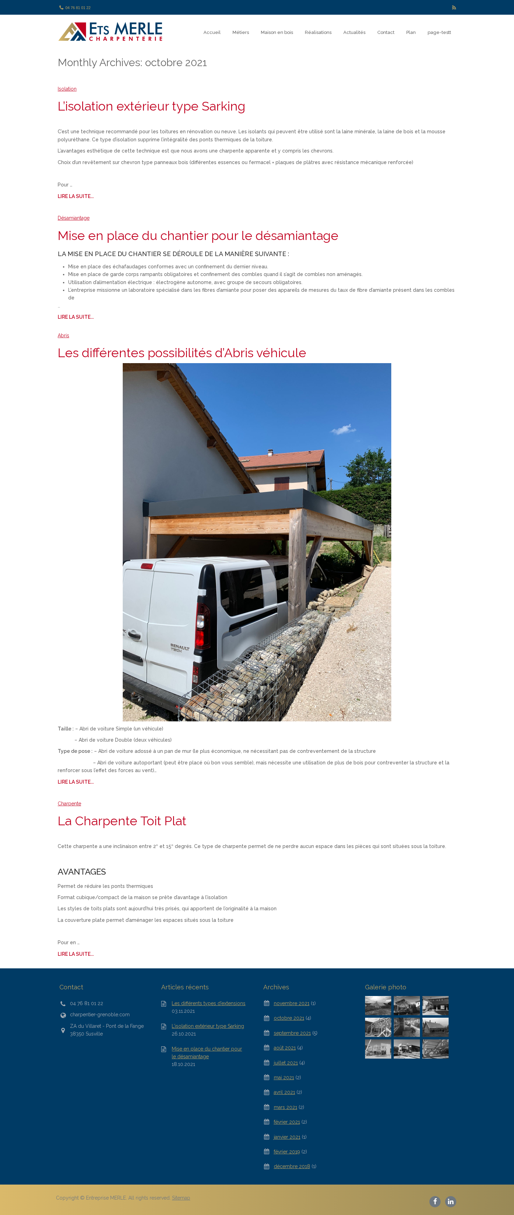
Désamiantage (74, 218)
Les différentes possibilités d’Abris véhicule (182, 352)
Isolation (67, 89)
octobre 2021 (289, 1018)
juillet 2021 (286, 1063)
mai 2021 (284, 1077)
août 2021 (285, 1048)
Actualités (354, 32)
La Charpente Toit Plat (122, 820)
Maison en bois (277, 32)
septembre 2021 (292, 1033)
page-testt (439, 32)
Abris (63, 335)
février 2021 (287, 1122)
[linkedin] (450, 1201)
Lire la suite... (76, 196)
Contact (385, 32)
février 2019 (287, 1151)
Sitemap (181, 1198)
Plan (411, 32)
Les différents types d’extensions (208, 1003)
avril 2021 (284, 1092)
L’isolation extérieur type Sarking (151, 106)
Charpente (69, 803)
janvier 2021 (287, 1137)
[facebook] (435, 1201)
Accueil (212, 32)
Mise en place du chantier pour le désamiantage (198, 235)
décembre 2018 (292, 1166)
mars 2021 (285, 1107)
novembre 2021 (291, 1003)
